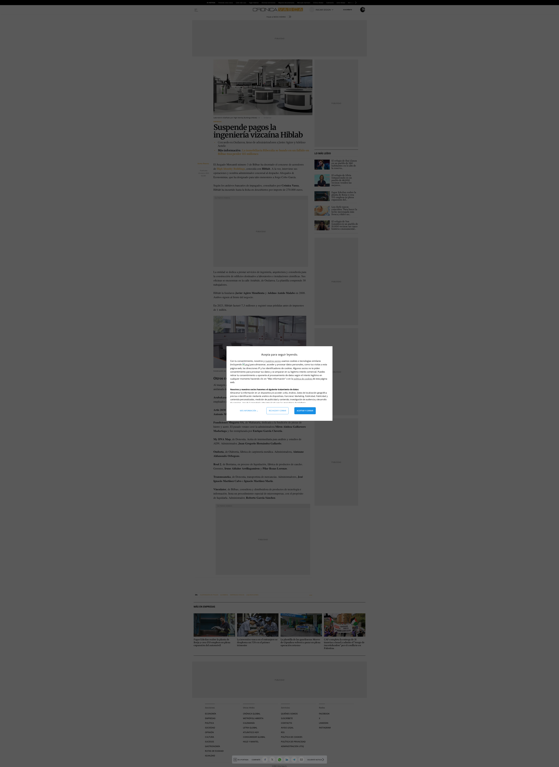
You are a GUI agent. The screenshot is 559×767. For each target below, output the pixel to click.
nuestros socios (273, 360)
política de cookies (303, 378)
